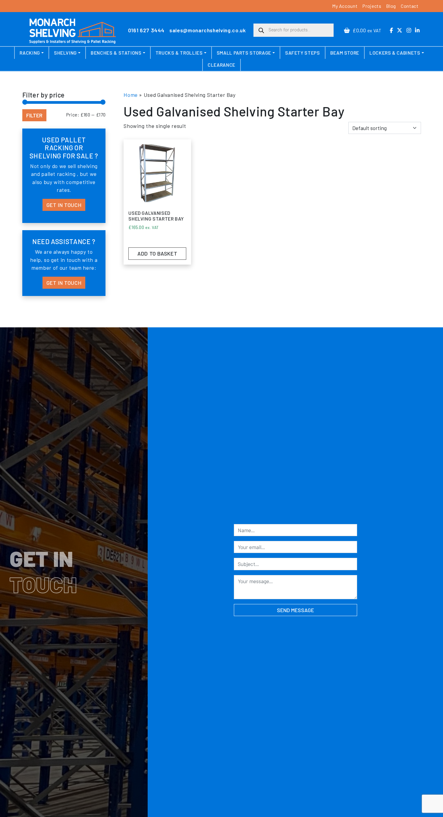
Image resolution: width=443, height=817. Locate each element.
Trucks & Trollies (179, 53)
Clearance (221, 65)
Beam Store (344, 53)
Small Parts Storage (244, 53)
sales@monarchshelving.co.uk (207, 30)
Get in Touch (64, 205)
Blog (391, 6)
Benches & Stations (116, 53)
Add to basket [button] (157, 253)
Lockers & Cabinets (394, 53)
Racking (30, 53)
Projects (371, 6)
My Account (344, 6)
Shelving (65, 53)
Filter (34, 115)
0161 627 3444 (146, 30)
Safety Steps (302, 53)
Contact (409, 6)
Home (131, 94)
